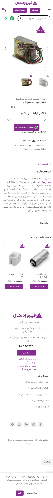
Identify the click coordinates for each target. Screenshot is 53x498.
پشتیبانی (35, 10)
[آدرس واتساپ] (19, 424)
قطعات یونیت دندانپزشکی (34, 102)
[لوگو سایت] (26, 3)
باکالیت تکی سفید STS (16, 275)
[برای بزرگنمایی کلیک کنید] (46, 68)
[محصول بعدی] (8, 107)
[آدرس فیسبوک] (41, 424)
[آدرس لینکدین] (26, 424)
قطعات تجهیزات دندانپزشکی (26, 99)
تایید (19, 493)
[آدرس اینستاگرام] (34, 424)
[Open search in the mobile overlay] (34, 18)
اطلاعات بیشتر (31, 493)
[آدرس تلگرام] (12, 424)
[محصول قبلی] (14, 107)
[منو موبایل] (49, 10)
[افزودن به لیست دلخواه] (30, 245)
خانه (43, 99)
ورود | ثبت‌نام (20, 10)
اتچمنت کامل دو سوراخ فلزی (41, 275)
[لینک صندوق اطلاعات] (12, 18)
